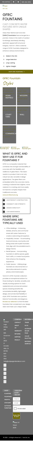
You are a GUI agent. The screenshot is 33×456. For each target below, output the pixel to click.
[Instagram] (5, 369)
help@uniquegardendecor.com (14, 361)
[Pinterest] (5, 373)
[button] (16, 200)
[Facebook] (5, 365)
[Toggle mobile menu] (29, 6)
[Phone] (5, 381)
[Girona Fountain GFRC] (27, 147)
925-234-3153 (5, 356)
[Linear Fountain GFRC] (16, 147)
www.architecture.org (10, 195)
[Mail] (5, 377)
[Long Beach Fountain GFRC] (5, 147)
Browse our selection (10, 302)
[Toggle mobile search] (26, 6)
